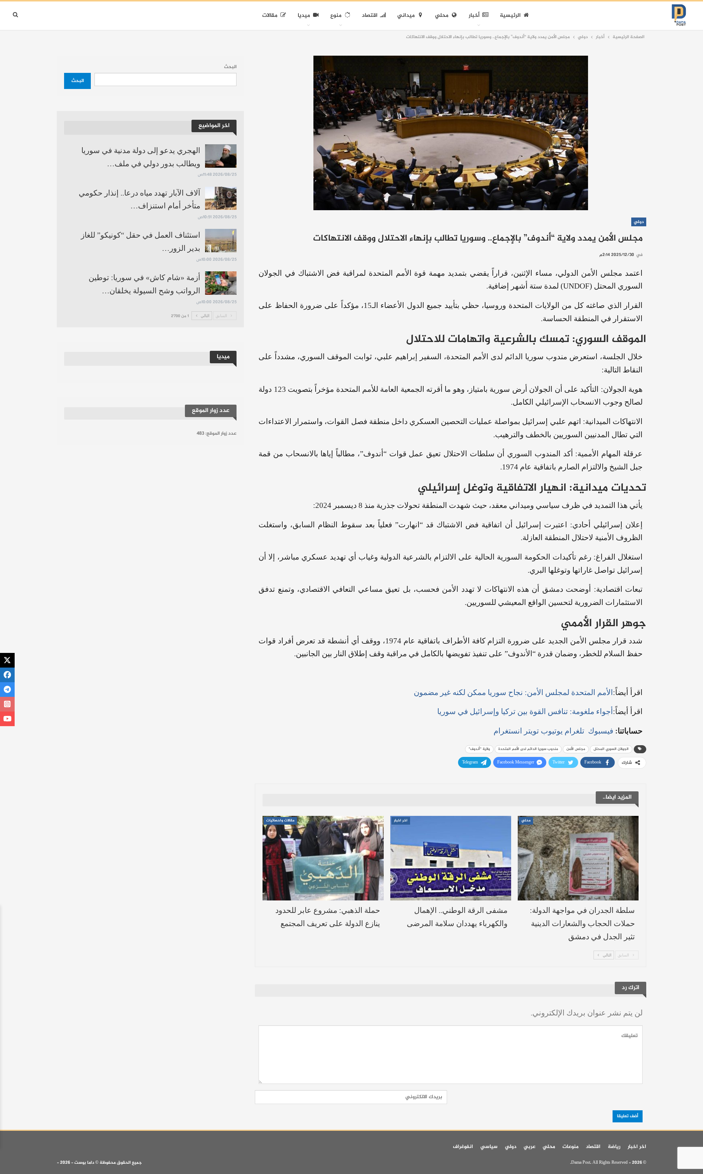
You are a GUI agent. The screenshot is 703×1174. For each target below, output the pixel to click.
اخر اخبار (401, 821)
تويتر (531, 731)
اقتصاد (369, 15)
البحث (230, 67)
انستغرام (508, 731)
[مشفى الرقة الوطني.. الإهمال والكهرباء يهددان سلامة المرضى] (450, 858)
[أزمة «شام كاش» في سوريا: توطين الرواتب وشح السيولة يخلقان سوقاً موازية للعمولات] (221, 283)
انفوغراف (463, 1147)
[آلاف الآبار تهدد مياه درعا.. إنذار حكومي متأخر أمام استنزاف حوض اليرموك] (221, 198)
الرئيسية (510, 15)
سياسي (489, 1147)
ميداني (406, 15)
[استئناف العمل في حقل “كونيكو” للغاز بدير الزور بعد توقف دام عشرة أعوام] (221, 240)
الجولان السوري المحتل (611, 749)
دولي (639, 222)
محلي (442, 15)
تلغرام (574, 731)
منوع (336, 15)
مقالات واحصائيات (280, 821)
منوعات (570, 1147)
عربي (529, 1147)
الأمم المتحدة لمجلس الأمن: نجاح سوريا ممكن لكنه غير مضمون (513, 692)
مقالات (270, 15)
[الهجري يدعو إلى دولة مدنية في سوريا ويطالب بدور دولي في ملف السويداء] (221, 156)
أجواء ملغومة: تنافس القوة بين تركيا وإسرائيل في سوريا (525, 711)
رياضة (614, 1147)
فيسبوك (599, 731)
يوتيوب (552, 731)
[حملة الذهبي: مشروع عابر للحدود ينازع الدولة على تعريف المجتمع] (323, 858)
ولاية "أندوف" (479, 749)
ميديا (304, 15)
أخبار (474, 15)
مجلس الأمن (575, 749)
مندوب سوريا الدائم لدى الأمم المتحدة (528, 749)
